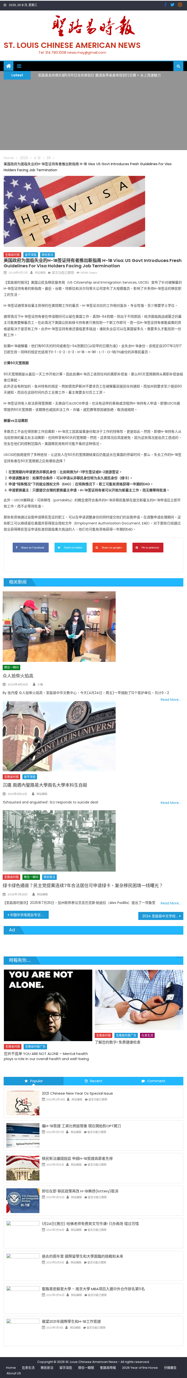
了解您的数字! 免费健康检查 (27, 1042)
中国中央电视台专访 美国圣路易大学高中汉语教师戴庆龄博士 (29, 914)
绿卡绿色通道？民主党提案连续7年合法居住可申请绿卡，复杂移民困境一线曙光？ (83, 886)
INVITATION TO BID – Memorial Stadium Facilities (137, 1030)
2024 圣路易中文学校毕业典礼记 (162, 916)
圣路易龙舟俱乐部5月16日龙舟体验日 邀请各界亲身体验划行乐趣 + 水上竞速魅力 (99, 74)
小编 (40, 684)
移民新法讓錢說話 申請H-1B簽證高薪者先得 (77, 1158)
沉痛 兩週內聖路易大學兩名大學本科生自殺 (45, 785)
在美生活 (56, 1035)
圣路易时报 (12, 255)
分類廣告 (170, 1367)
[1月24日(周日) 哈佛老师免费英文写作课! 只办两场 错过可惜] (22, 1233)
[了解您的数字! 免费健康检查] (48, 1000)
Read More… (171, 699)
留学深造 (31, 255)
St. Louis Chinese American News (72, 45)
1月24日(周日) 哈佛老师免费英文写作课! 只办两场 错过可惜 (90, 1223)
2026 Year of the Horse (140, 1367)
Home (11, 1367)
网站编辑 (40, 273)
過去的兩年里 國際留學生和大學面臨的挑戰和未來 (82, 1256)
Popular (36, 1081)
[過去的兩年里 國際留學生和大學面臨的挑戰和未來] (22, 1265)
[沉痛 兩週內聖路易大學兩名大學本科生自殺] (80, 736)
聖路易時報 (108, 1367)
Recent (96, 1081)
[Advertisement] (93, 116)
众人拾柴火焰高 (18, 676)
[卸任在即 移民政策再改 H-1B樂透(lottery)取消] (22, 1200)
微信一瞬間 (86, 1367)
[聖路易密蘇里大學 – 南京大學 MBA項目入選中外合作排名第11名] (22, 1298)
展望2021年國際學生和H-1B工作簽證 (71, 1321)
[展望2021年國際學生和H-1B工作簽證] (22, 1330)
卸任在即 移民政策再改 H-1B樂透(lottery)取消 (80, 1191)
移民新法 (47, 255)
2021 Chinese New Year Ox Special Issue (77, 1093)
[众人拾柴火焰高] (93, 626)
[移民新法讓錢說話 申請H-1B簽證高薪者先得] (22, 1167)
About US (14, 1373)
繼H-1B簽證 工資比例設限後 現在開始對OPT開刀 (81, 1125)
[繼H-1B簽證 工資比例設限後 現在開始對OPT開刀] (22, 1135)
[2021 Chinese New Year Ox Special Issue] (22, 1102)
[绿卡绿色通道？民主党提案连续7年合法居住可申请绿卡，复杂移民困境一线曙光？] (93, 841)
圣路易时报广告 (35, 1035)
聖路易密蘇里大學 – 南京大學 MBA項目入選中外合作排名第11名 (93, 1288)
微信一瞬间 (11, 667)
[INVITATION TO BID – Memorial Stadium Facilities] (139, 994)
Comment (156, 1081)
